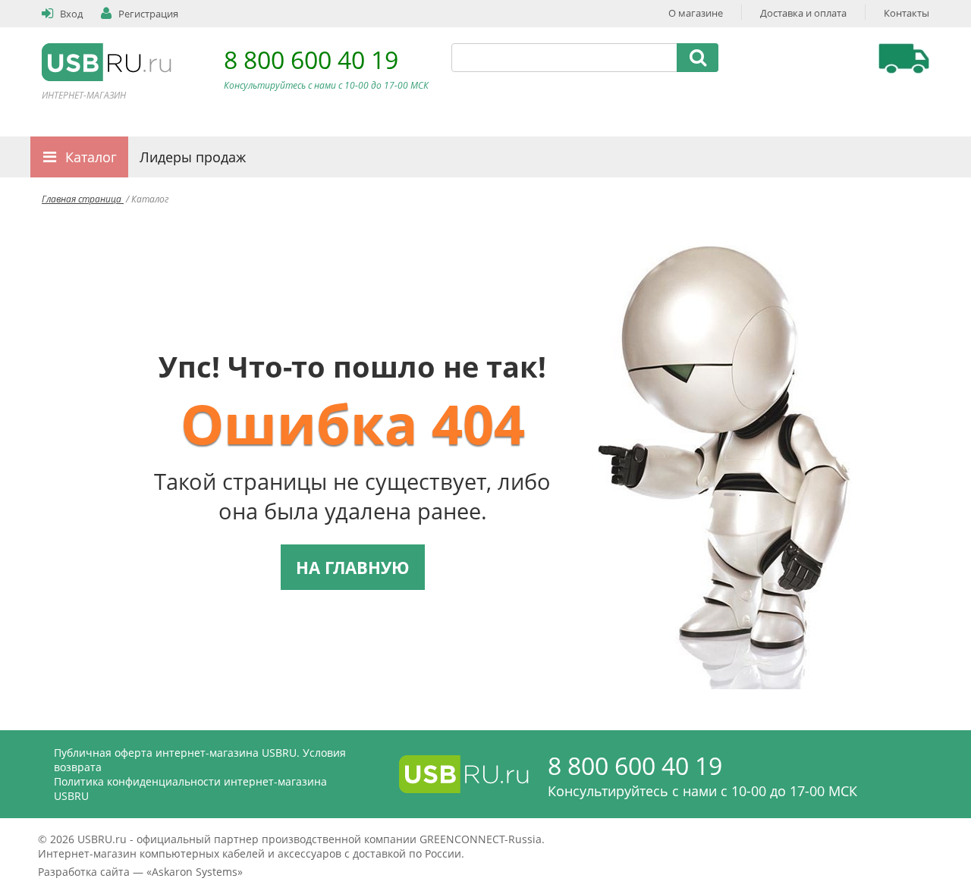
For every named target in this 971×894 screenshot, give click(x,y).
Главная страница (83, 199)
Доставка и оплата (803, 13)
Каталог (91, 157)
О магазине (695, 13)
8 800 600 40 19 (311, 59)
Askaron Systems (194, 871)
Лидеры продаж (193, 157)
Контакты (906, 13)
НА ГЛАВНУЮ (353, 567)
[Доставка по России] (903, 58)
